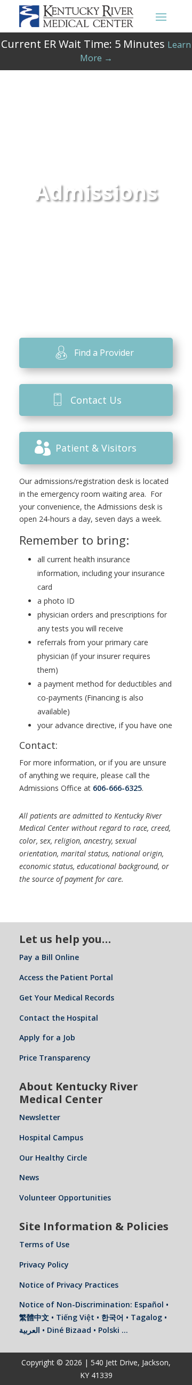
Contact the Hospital (58, 1018)
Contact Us (96, 400)
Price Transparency (55, 1058)
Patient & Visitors (96, 447)
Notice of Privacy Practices (68, 1285)
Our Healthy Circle (53, 1158)
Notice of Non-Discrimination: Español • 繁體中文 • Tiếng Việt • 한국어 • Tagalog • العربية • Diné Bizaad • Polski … (94, 1317)
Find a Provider (104, 352)
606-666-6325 (117, 788)
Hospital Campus (51, 1137)
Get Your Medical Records (66, 997)
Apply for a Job (47, 1037)
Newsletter (39, 1117)
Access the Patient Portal (66, 977)
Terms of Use (44, 1244)
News (29, 1177)
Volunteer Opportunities (65, 1197)
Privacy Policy (44, 1264)
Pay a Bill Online (49, 957)
